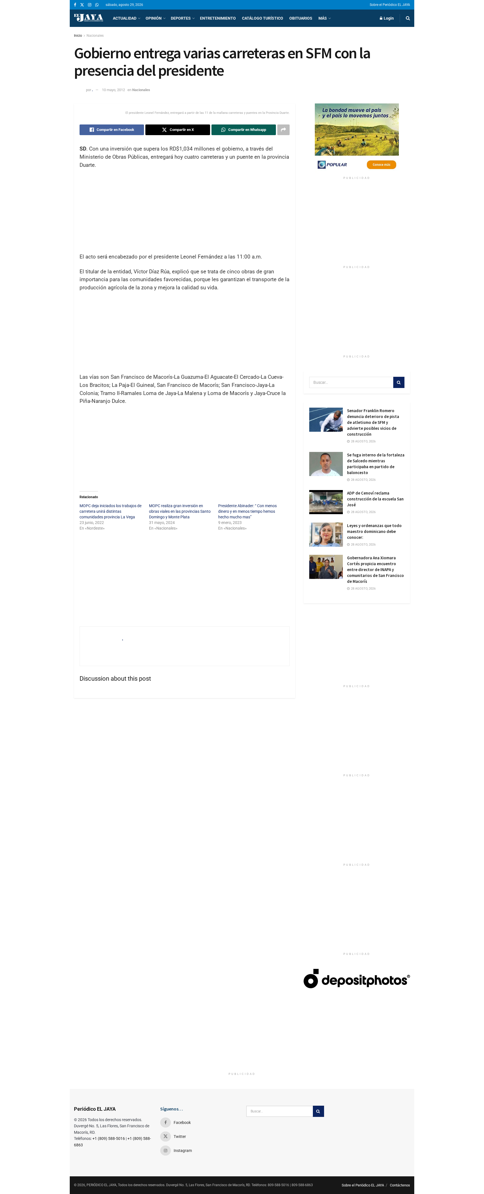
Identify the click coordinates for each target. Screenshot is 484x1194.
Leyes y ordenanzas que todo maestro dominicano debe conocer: (374, 531)
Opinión (154, 18)
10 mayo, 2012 (113, 90)
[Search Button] (408, 18)
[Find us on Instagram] (89, 5)
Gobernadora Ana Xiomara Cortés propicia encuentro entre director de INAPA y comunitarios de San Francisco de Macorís (375, 569)
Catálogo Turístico (262, 18)
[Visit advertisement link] (357, 138)
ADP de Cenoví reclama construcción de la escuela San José (375, 498)
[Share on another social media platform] (283, 129)
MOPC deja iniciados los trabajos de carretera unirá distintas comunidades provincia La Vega (110, 511)
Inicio (78, 36)
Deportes (181, 18)
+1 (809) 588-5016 (108, 1138)
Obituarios (300, 18)
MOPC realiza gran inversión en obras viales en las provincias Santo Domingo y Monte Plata (180, 511)
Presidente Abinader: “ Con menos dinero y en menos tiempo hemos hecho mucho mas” (247, 511)
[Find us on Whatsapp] (97, 5)
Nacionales (95, 36)
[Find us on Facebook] (75, 5)
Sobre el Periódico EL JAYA (390, 5)
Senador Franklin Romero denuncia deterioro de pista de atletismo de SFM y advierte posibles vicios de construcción (373, 422)
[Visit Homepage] (88, 18)
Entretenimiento (218, 18)
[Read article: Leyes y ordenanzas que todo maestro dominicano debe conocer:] (326, 535)
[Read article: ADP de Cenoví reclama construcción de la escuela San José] (326, 502)
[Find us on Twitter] (82, 5)
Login (388, 18)
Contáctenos (400, 1185)
